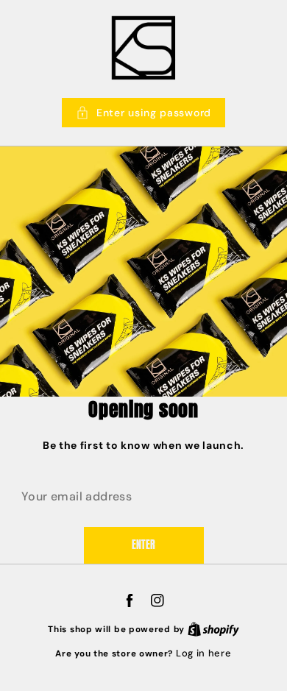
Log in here (204, 653)
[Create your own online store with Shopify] (213, 629)
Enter (143, 545)
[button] (143, 112)
